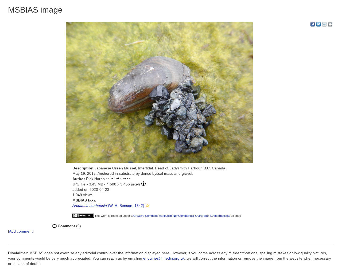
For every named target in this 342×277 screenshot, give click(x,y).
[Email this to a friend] (330, 24)
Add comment (21, 231)
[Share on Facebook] (312, 24)
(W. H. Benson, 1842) (108, 205)
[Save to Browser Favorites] (324, 24)
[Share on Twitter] (318, 24)
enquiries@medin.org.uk (164, 258)
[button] (147, 205)
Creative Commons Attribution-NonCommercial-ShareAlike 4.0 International (181, 215)
